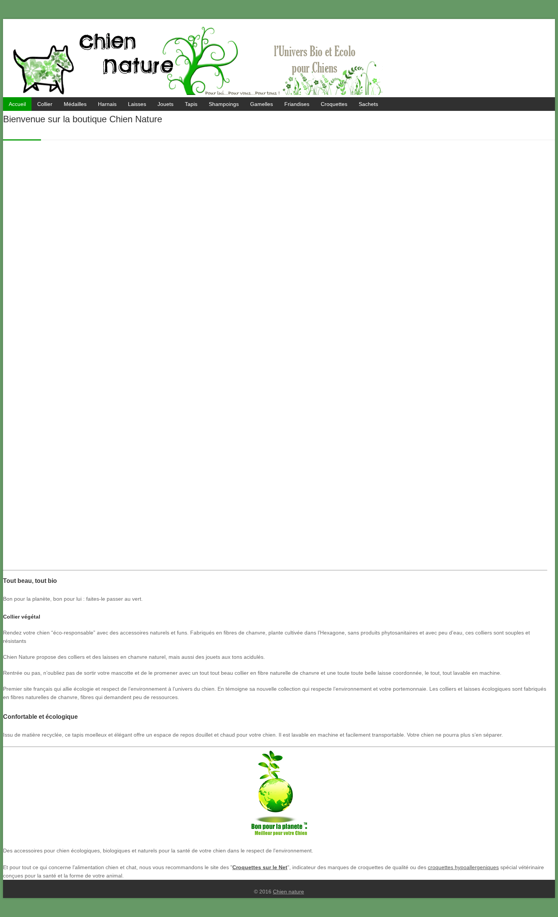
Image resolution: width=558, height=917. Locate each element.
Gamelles (261, 104)
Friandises (296, 104)
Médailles (75, 104)
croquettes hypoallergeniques (463, 867)
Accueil (17, 104)
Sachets (368, 104)
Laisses (137, 104)
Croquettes (334, 104)
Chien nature (288, 892)
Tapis (191, 104)
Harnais (107, 104)
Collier (44, 104)
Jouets (165, 104)
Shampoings (224, 104)
